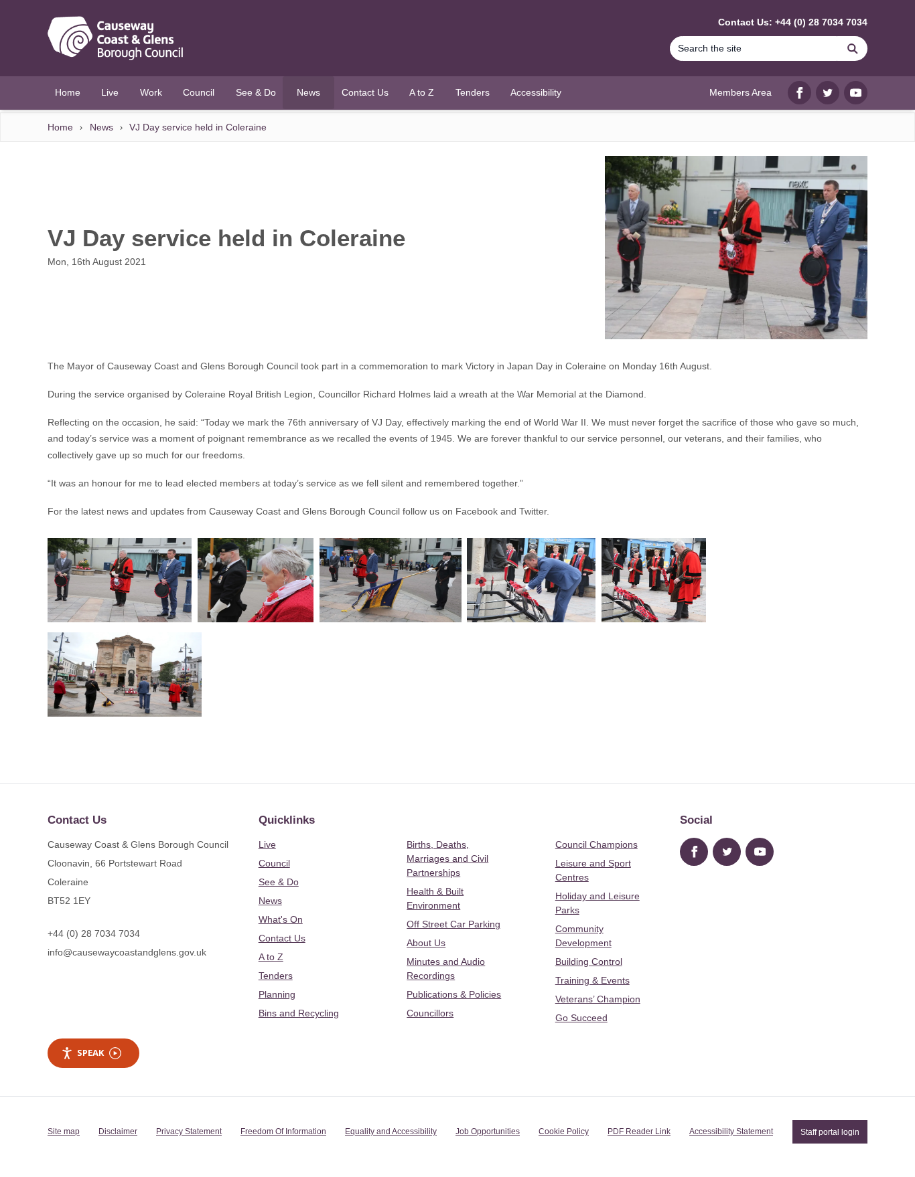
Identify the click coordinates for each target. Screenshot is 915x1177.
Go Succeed (581, 1017)
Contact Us (282, 938)
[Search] (852, 48)
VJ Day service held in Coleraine (198, 127)
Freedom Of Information (283, 1131)
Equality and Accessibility (391, 1131)
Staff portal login (829, 1131)
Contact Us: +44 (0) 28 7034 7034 (792, 22)
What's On (281, 919)
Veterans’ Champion (597, 999)
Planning (277, 994)
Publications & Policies (454, 994)
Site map (64, 1131)
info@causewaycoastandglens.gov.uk (127, 952)
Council (274, 863)
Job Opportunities (487, 1131)
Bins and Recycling (299, 1013)
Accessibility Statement (731, 1131)
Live (267, 844)
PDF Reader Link (639, 1131)
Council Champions (596, 844)
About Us (426, 942)
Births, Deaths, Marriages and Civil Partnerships (447, 858)
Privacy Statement (189, 1131)
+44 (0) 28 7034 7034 (94, 933)
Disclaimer (117, 1131)
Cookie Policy (564, 1131)
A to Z (271, 957)
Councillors (430, 1013)
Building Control (588, 961)
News (101, 127)
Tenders (276, 975)
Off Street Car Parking (453, 924)
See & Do (279, 882)
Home (60, 127)
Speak (90, 1053)
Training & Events (592, 980)
